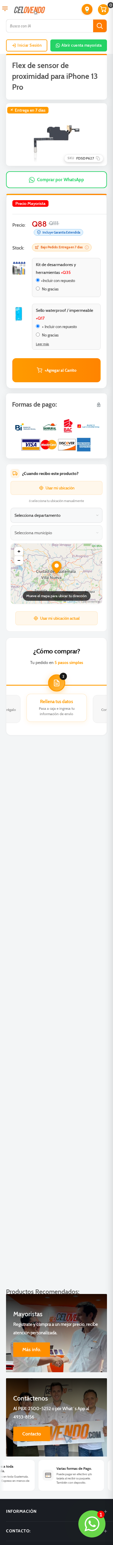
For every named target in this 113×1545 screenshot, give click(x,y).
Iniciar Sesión (29, 45)
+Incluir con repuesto (58, 280)
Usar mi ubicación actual (60, 618)
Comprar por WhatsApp (60, 179)
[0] (103, 9)
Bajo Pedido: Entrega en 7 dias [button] (62, 247)
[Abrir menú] (5, 9)
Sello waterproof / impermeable (64, 314)
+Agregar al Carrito (61, 370)
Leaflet (71, 601)
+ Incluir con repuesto (59, 326)
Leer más (42, 344)
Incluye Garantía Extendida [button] (61, 232)
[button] (87, 9)
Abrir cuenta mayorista (81, 45)
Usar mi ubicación (60, 488)
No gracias (49, 289)
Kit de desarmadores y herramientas (56, 268)
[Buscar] (100, 26)
